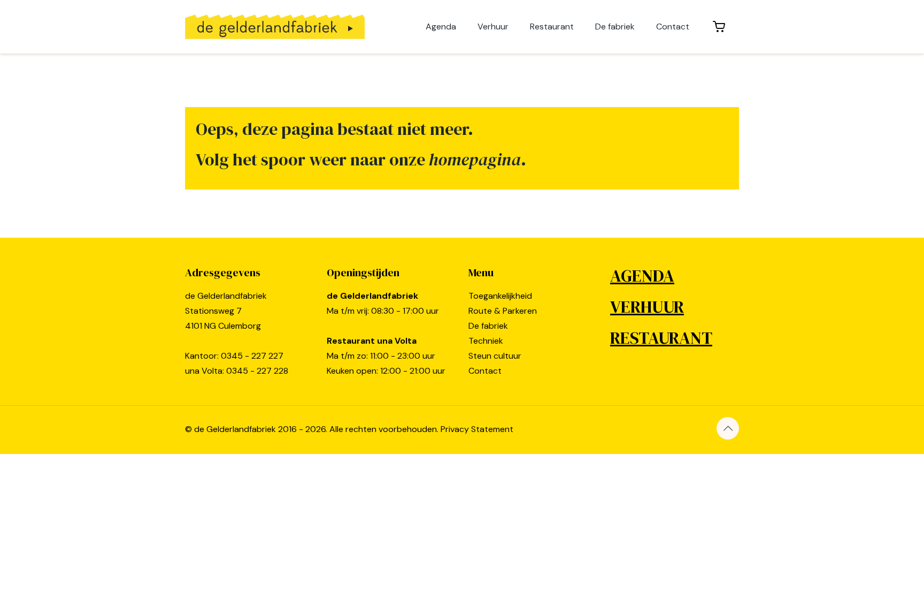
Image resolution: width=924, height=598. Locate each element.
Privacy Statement (477, 429)
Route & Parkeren (502, 310)
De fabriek (488, 325)
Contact (485, 370)
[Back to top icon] (728, 428)
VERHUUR (647, 307)
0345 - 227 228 (257, 370)
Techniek (485, 340)
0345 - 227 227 (252, 355)
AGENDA (642, 275)
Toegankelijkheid (500, 295)
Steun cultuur (494, 355)
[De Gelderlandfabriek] (275, 27)
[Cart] (719, 27)
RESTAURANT (661, 338)
